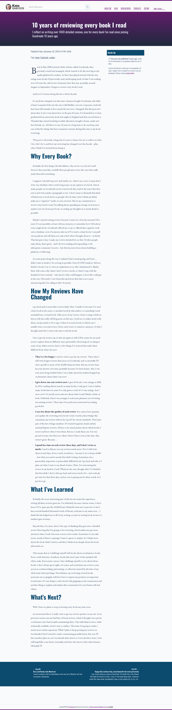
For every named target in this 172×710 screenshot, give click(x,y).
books (37, 57)
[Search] (87, 7)
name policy (130, 73)
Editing (146, 8)
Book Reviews (126, 8)
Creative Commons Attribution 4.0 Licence (99, 707)
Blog (116, 8)
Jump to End (157, 9)
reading (52, 57)
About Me (107, 8)
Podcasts (137, 8)
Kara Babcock (71, 707)
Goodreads (44, 57)
